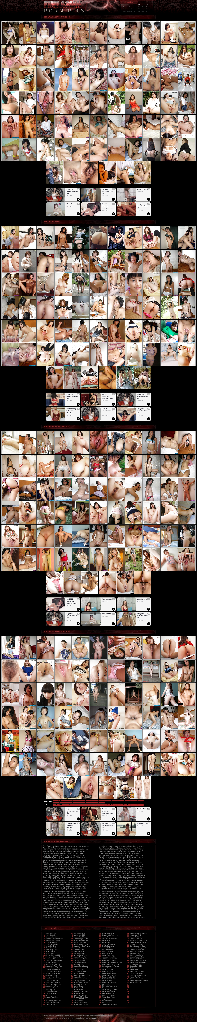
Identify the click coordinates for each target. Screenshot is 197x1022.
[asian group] (151, 249)
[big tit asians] (134, 775)
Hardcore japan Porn (53, 1001)
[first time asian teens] (151, 319)
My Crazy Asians (52, 950)
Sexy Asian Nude (52, 944)
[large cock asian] (134, 319)
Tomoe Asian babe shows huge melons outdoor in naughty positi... (122, 875)
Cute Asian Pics (51, 942)
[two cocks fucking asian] (169, 524)
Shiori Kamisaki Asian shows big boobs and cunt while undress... (66, 904)
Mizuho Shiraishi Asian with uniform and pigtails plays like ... (120, 868)
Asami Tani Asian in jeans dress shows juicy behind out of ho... (121, 871)
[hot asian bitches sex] (63, 524)
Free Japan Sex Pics (109, 973)
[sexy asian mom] (116, 477)
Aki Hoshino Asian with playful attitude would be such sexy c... (65, 855)
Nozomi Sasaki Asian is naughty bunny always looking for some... (66, 873)
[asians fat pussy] (116, 342)
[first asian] (151, 44)
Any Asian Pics (107, 999)
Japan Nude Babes (137, 957)
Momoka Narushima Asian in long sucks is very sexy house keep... (67, 897)
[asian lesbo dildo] (89, 184)
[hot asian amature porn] (80, 752)
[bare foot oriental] (134, 137)
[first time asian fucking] (80, 775)
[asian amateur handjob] (80, 365)
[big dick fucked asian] (80, 547)
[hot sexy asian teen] (98, 775)
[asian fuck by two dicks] (80, 682)
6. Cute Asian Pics (143, 7)
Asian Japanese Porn (54, 960)
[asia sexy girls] (116, 272)
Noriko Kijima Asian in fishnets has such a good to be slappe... (121, 904)
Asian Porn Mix (135, 982)
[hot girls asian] (80, 137)
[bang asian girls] (116, 295)
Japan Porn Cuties (81, 966)
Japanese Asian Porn (110, 959)
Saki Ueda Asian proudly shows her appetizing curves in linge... (121, 864)
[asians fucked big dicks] (10, 775)
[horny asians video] (98, 500)
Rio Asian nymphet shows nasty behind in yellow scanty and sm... (66, 882)
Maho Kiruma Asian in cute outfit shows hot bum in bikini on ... (121, 886)
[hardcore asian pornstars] (134, 547)
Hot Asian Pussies (80, 988)
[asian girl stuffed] (63, 705)
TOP (59, 800)
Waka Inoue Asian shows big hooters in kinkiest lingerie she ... (121, 857)
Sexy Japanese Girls (137, 946)
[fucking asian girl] (116, 547)
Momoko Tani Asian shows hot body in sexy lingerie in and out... (122, 859)
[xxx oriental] (45, 658)
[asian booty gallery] (10, 752)
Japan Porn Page (80, 955)
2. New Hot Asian (126, 7)
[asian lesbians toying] (187, 365)
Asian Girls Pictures (109, 975)
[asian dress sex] (116, 365)
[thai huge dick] (63, 752)
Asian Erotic (50, 959)
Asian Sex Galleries (81, 979)
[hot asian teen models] (151, 342)
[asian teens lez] (134, 90)
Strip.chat (69, 196)
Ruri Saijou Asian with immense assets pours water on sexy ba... (66, 870)
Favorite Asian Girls (109, 977)
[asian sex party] (45, 500)
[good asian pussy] (72, 594)
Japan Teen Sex (52, 997)
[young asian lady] (27, 705)
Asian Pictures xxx (53, 999)
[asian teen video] (63, 137)
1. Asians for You (126, 5)
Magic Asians (107, 1002)
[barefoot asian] (27, 658)
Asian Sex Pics (107, 970)
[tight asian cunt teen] (27, 524)
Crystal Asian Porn (108, 951)
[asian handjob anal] (27, 90)
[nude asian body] (98, 319)
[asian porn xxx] (80, 44)
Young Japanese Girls (82, 980)
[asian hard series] (116, 319)
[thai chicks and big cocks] (10, 682)
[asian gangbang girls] (98, 67)
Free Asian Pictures (109, 984)
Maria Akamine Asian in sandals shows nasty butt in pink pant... (121, 893)
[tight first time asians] (151, 524)
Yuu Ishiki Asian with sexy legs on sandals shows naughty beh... (122, 892)
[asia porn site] (10, 67)
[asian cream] (63, 682)
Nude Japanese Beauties (111, 964)
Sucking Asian (51, 990)
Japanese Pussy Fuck (138, 948)
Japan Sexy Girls (136, 966)
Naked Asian (50, 951)
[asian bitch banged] (151, 682)
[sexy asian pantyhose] (116, 752)
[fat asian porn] (27, 682)
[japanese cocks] (116, 90)
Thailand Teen (51, 991)
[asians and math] (116, 44)
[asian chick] (45, 319)
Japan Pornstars (80, 933)
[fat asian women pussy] (80, 500)
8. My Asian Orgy (143, 11)
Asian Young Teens (81, 948)
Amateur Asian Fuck (109, 939)
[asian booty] (187, 272)
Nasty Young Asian (81, 982)
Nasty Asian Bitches (81, 940)
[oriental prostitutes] (80, 705)
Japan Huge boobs (81, 939)
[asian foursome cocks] (63, 249)
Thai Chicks (59, 804)
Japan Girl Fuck (108, 948)
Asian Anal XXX (79, 935)
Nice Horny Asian (108, 995)
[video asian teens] (27, 319)
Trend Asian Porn (108, 944)
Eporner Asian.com (81, 991)
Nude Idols (134, 970)
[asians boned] (45, 90)
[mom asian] (10, 342)
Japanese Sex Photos (82, 946)
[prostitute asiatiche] (134, 365)
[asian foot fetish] (10, 295)
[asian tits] (98, 272)
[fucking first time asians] (63, 570)
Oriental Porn (79, 964)
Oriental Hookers (137, 804)
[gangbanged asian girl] (27, 547)
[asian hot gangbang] (10, 44)
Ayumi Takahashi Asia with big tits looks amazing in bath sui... (65, 906)
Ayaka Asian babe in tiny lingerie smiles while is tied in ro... (120, 888)
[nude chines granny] (98, 454)
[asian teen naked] (169, 272)
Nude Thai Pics (51, 962)
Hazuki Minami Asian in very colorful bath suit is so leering (63, 853)
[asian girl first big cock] (98, 342)
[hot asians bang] (63, 67)
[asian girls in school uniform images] (151, 295)
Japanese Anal (79, 950)
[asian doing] (63, 728)
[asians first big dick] (187, 44)
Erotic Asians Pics (136, 979)
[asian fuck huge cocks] (116, 160)
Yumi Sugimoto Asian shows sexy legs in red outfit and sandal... (121, 899)
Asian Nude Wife (108, 933)
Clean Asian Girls (52, 937)
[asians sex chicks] (27, 249)
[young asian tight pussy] (169, 682)
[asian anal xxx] (27, 44)
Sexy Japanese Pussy (138, 942)
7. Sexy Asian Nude (143, 9)
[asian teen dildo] (134, 160)
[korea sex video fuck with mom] (169, 705)
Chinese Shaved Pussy (54, 957)
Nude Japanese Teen (138, 962)
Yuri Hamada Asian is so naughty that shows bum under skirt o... (122, 877)
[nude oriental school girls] (187, 454)
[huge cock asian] (134, 454)
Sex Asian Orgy (51, 975)
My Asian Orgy (51, 946)
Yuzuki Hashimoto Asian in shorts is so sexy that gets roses (120, 853)
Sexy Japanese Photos (110, 966)
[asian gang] (125, 184)
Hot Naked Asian (108, 946)
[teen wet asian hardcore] (98, 524)
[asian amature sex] (45, 342)
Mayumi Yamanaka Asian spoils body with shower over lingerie (121, 870)
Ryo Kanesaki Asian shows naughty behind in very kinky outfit (65, 902)
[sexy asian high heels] (187, 682)
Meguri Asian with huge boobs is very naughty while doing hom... (66, 895)
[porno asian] (169, 295)
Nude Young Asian (53, 973)
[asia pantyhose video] (187, 500)
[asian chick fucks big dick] (45, 752)
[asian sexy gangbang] (98, 249)
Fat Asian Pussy (111, 804)
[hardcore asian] (125, 389)
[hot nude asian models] (134, 114)
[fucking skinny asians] (116, 454)
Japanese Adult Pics (53, 964)
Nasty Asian (78, 990)
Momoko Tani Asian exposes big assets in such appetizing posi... (122, 906)
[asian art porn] (151, 752)
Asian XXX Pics (79, 973)
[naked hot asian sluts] (89, 389)
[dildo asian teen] (63, 775)
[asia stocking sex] (72, 184)
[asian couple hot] (107, 184)
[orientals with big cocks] (80, 160)
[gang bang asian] (187, 547)
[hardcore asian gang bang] (10, 90)
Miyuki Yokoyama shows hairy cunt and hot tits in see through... (66, 910)
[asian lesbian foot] (63, 365)
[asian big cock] (63, 658)
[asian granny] (45, 524)
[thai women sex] (45, 137)
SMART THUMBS (102, 924)
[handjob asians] (169, 365)
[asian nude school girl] (27, 500)
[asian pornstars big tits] (45, 114)
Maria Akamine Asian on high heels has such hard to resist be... (121, 908)
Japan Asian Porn (136, 944)
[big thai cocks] (169, 44)
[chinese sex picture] (151, 365)
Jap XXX (49, 995)
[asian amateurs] (116, 728)
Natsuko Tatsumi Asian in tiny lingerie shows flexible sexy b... (65, 888)
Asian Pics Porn (135, 977)
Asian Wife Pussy (80, 1002)
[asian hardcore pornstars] (116, 249)
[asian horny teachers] (151, 272)
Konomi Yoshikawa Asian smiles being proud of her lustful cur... (65, 912)
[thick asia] (27, 752)
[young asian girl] (80, 477)
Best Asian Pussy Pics (82, 975)
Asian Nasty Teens (81, 944)
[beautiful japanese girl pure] (10, 547)
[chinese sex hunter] (134, 272)
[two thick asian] (98, 137)
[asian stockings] (63, 477)
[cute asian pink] (151, 114)
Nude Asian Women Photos (112, 962)
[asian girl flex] (80, 658)
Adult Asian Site (80, 951)
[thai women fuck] (45, 775)
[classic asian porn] (98, 90)
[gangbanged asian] (72, 389)
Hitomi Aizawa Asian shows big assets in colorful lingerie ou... (121, 915)
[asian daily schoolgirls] (134, 249)
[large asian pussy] (45, 249)
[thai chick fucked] (187, 705)
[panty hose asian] (151, 137)
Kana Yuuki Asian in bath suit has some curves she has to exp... (122, 917)
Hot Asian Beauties (109, 960)
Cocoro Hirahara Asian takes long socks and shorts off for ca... (65, 875)
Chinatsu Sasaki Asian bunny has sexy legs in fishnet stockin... (65, 879)
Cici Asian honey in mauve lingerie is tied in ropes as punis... (120, 890)
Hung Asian (98, 804)
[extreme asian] (142, 594)
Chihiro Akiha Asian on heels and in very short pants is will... (120, 912)
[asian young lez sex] (80, 319)
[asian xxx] (134, 752)
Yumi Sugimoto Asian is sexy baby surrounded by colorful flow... (121, 866)
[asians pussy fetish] (107, 798)
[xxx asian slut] (151, 160)
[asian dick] (98, 570)
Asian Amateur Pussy (54, 968)
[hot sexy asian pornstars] (10, 454)
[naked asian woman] (142, 389)
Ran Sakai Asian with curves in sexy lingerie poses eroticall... (120, 901)
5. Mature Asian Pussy (144, 5)
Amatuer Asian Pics (109, 957)
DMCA (93, 1018)
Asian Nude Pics (52, 948)
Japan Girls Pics (52, 986)
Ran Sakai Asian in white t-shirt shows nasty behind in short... (65, 886)
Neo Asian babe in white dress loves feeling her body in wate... (121, 851)
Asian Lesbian (85, 804)
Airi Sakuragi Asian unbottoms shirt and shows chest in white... (121, 846)
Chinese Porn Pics (81, 993)
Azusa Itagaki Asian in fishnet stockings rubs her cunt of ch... (64, 917)
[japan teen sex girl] (63, 272)
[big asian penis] (169, 728)
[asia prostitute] (169, 342)
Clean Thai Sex (107, 953)
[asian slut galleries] (169, 775)
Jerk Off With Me (143, 189)
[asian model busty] (27, 295)
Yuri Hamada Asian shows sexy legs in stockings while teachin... (122, 882)
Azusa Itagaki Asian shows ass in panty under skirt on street (64, 848)
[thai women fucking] (63, 44)
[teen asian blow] (10, 477)
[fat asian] (98, 547)
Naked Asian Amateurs (138, 933)
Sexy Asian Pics (124, 804)
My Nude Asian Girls (109, 986)
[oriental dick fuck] (151, 90)
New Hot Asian (51, 935)
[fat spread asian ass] (63, 342)
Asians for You (51, 933)
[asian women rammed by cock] (63, 295)
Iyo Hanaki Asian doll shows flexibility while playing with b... (120, 910)
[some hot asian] (116, 682)
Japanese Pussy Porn (82, 968)
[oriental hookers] (187, 114)
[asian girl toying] (54, 389)
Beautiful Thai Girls (81, 997)
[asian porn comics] (80, 728)
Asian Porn (106, 937)
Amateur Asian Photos (138, 975)
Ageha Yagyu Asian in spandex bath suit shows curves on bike (65, 915)
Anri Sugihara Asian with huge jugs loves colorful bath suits (64, 857)
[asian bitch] (116, 114)
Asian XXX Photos (80, 999)
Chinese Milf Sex (52, 977)
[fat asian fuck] (45, 67)
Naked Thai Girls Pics (138, 960)
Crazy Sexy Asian (108, 997)
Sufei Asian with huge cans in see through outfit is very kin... (64, 851)
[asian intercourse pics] (10, 137)
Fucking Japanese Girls (138, 940)
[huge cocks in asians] (27, 67)
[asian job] (45, 160)
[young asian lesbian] (116, 137)
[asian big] (27, 454)
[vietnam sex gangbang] (134, 658)
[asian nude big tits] (134, 570)
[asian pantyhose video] (169, 67)
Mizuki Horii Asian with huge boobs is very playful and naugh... (65, 871)
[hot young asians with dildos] (116, 500)
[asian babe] (169, 658)
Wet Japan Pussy (136, 951)
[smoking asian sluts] (45, 570)
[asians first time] (116, 775)
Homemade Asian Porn (110, 935)
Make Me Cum (71, 204)
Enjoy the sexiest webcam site (72, 191)
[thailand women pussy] (98, 160)
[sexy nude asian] (10, 728)
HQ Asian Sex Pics (137, 953)
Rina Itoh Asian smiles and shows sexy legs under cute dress (121, 855)
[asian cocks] (45, 728)
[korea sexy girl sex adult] (169, 570)
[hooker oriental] (187, 477)
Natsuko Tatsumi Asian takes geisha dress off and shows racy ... (122, 850)
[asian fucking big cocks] (27, 342)
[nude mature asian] (10, 114)
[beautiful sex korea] (63, 500)
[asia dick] (80, 272)
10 (98, 802)
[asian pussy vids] (80, 114)
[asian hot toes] (169, 500)
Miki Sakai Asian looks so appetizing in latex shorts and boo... (65, 892)
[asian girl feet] (27, 272)
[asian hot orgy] (187, 295)
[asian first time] (187, 658)
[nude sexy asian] (187, 249)
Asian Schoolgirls (80, 959)
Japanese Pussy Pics (54, 966)
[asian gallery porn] (63, 454)
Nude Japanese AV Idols (139, 980)
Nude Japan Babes (137, 971)
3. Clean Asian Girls (126, 9)
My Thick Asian (107, 950)
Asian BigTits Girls (136, 937)
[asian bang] (45, 272)
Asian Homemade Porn (54, 939)
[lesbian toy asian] (151, 454)
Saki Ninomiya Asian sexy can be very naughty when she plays (65, 899)
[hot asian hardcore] (98, 477)
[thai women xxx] (80, 90)
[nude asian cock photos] (151, 67)
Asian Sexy (72, 804)
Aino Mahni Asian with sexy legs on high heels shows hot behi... (121, 884)
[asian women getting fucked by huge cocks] (45, 682)
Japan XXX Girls (136, 964)
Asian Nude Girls (52, 980)
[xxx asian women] (187, 160)
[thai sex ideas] (134, 477)
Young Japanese (80, 960)
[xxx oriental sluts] (116, 658)
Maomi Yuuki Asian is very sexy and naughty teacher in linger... (65, 881)
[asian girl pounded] (54, 184)
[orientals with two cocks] (134, 728)
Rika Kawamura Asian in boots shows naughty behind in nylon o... (66, 901)
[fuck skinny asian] (187, 524)
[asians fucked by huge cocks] (169, 319)
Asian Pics (106, 940)
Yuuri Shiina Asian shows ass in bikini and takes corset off (63, 868)
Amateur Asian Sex (53, 970)
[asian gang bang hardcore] (169, 90)
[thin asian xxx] (72, 798)
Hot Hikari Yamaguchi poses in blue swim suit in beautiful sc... (121, 897)
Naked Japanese (136, 968)
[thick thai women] (134, 705)
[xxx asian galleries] (10, 500)
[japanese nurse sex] (116, 67)
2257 (97, 1018)
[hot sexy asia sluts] (151, 570)
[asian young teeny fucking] (10, 249)
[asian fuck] (125, 798)
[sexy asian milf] (169, 137)
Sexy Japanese (51, 993)
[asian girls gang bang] (134, 524)
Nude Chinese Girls (53, 955)
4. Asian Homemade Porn (128, 11)
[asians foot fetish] (27, 137)
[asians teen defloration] (116, 570)
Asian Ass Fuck (135, 935)
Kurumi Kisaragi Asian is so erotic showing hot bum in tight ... (121, 913)
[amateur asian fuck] (80, 342)
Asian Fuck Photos (53, 982)
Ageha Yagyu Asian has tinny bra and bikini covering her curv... (121, 879)
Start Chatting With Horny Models (71, 411)
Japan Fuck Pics (136, 939)
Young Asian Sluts (52, 1004)
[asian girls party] (45, 705)
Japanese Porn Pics (137, 950)
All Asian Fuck (79, 970)
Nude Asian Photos (109, 982)
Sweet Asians (107, 1001)
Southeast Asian (136, 959)
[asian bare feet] (98, 44)
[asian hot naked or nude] (98, 752)
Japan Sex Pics (79, 977)
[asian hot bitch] (107, 389)
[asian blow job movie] (169, 160)
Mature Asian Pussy (53, 940)
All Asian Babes (107, 980)
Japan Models (79, 953)
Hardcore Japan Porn (54, 984)
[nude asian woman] (98, 728)
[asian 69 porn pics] (169, 249)
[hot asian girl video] (151, 728)
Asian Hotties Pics (108, 991)
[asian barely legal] (169, 752)
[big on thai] (27, 114)
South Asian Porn (136, 955)
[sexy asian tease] (27, 570)
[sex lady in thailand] (169, 547)
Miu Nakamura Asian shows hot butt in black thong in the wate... (122, 873)
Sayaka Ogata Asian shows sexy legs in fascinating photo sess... (66, 850)
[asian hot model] (80, 295)
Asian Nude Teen (52, 1002)
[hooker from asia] (134, 295)
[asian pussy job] (10, 319)
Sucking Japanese (136, 973)
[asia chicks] (10, 524)
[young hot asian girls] (10, 658)
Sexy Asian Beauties (109, 1004)
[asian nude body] (80, 524)
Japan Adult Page (80, 937)
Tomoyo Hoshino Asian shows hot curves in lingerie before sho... (66, 913)
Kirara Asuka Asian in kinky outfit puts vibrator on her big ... (120, 861)
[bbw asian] (80, 570)
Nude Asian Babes (81, 1004)
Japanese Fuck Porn (53, 971)
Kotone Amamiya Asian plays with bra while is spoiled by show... (122, 895)
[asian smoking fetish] (187, 319)
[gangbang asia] (187, 90)
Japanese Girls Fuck (53, 979)
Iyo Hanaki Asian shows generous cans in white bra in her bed (65, 861)
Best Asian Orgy (108, 993)
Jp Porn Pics (78, 1001)
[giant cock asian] (45, 365)
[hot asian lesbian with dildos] (63, 114)
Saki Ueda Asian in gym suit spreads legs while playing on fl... (121, 902)
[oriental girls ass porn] (151, 705)
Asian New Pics (51, 953)
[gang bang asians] (98, 114)
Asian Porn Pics (108, 955)
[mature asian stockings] (187, 67)
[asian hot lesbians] (134, 67)
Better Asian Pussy (109, 979)
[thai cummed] (151, 500)
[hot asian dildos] (63, 319)
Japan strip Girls (80, 971)
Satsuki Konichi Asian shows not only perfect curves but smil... (65, 862)
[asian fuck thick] (134, 500)
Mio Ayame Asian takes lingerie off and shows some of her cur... (122, 881)
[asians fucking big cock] (169, 454)
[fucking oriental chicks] (107, 594)
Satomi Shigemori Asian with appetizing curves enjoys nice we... (66, 877)
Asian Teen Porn (80, 942)
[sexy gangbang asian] (89, 594)
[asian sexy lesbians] (45, 547)
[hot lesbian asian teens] (10, 160)
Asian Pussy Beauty (109, 990)
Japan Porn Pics (80, 962)
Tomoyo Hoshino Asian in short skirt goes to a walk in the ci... (65, 890)
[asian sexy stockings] (45, 477)
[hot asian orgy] (151, 547)
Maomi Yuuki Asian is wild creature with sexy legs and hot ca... (121, 862)
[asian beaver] (98, 705)
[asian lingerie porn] (89, 798)
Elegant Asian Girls (81, 995)
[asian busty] (10, 272)
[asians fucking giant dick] (116, 705)
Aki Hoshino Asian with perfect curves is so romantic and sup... (65, 884)
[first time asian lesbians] (45, 44)
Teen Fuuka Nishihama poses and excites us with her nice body (66, 846)
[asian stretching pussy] (169, 477)
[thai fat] (98, 682)
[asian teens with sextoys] (63, 547)
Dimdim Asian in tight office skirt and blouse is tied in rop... (64, 864)
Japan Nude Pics (80, 957)
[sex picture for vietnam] (187, 775)
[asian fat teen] (98, 658)
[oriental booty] (80, 454)
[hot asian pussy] (10, 705)
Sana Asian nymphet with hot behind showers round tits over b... (122, 848)
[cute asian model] (187, 728)
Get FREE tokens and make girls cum (107, 206)
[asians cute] (151, 477)
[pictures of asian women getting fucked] (134, 44)
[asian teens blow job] (80, 67)
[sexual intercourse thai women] (27, 477)
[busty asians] (45, 295)
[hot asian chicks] (151, 658)
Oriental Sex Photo (81, 984)
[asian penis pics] (45, 454)
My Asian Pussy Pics (109, 988)
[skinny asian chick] (63, 160)
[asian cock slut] (134, 342)
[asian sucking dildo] (27, 160)
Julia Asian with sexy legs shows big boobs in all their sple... (64, 893)
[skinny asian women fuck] (63, 90)
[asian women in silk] (27, 365)
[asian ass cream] (142, 798)
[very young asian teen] (116, 524)
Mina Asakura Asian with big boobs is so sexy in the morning (64, 859)
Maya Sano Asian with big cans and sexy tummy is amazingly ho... (67, 908)
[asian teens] (98, 365)
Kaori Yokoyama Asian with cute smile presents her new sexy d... (66, 866)
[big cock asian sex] (187, 137)
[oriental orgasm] (80, 249)
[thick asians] (142, 184)
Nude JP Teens (107, 971)
